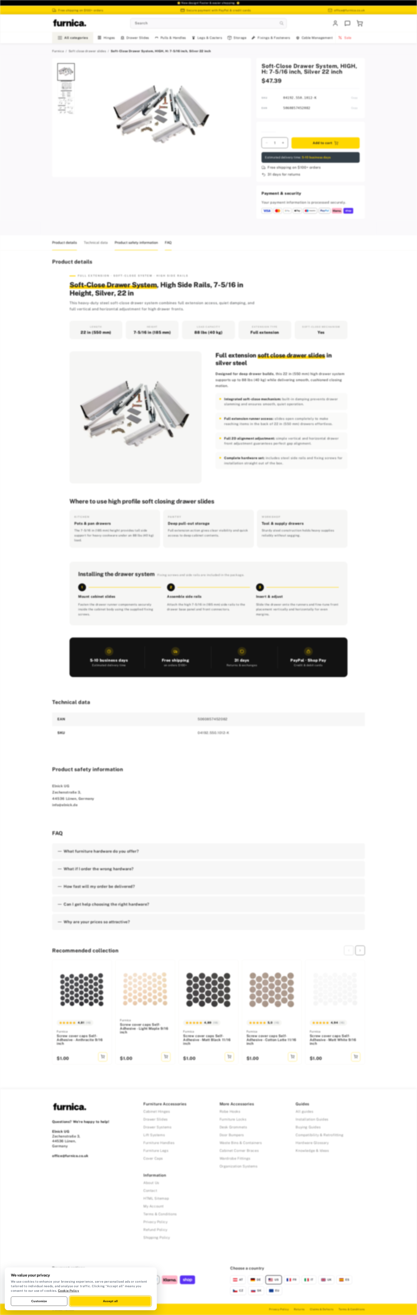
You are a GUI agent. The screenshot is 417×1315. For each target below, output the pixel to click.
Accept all (110, 1301)
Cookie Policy (68, 1290)
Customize (39, 1301)
